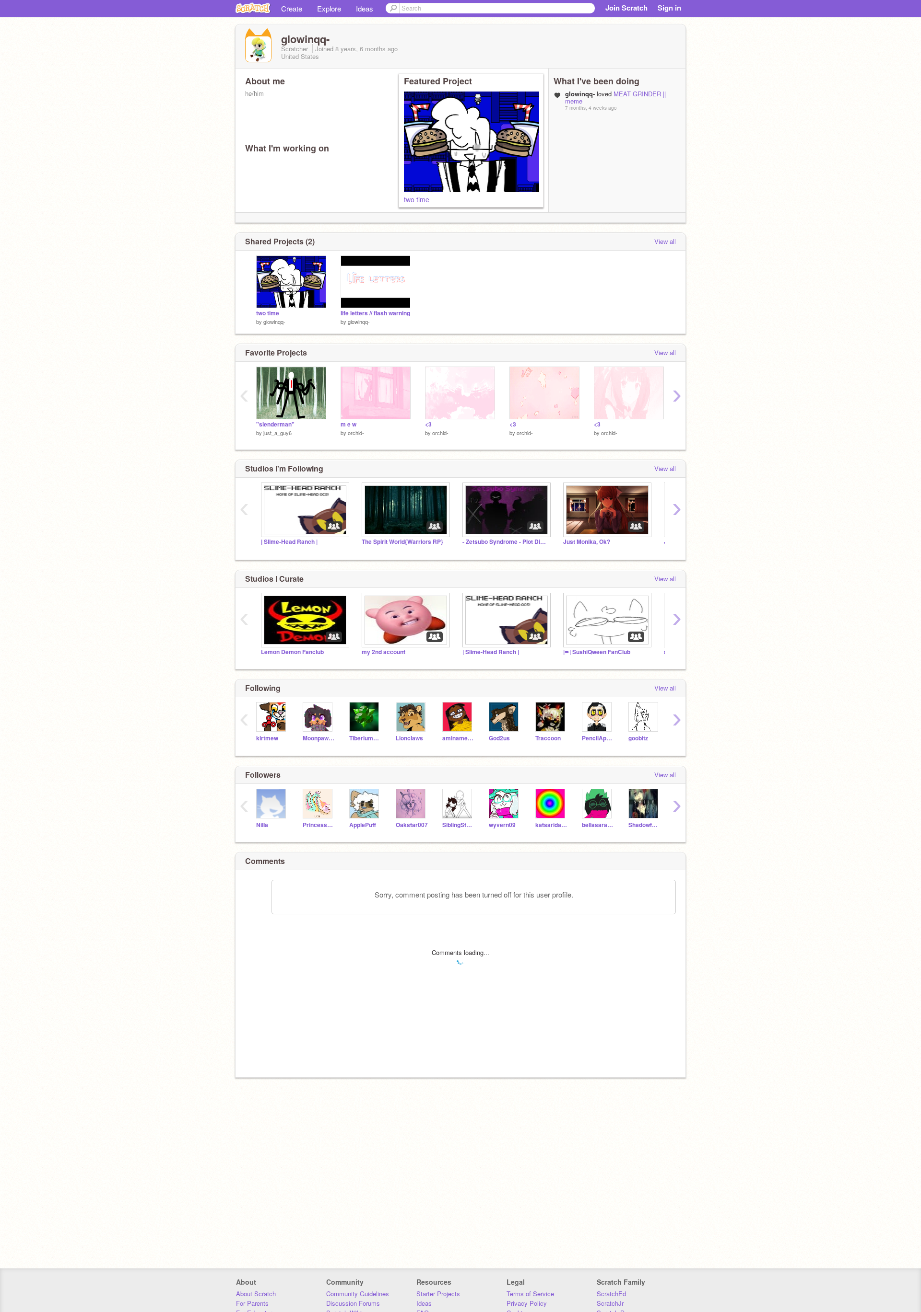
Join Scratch (626, 7)
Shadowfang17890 (644, 825)
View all (665, 241)
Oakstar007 (412, 825)
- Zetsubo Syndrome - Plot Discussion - (505, 542)
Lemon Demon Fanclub (292, 652)
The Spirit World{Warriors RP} (402, 542)
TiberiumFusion (365, 738)
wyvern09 (502, 825)
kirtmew (267, 738)
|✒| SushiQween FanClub (596, 652)
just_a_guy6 (277, 433)
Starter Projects (438, 1293)
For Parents (252, 1303)
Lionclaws (409, 738)
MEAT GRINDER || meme (615, 97)
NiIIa (262, 825)
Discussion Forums (353, 1303)
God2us (499, 738)
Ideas (364, 8)
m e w (348, 424)
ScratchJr (610, 1303)
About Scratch (256, 1293)
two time (416, 199)
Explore (329, 8)
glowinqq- (274, 321)
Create (291, 8)
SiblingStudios (458, 825)
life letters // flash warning (375, 313)
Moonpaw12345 (319, 738)
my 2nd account (383, 652)
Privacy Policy (527, 1303)
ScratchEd (611, 1293)
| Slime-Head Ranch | (289, 542)
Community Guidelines (357, 1293)
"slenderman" (275, 424)
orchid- (356, 433)
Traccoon (548, 738)
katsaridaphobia (551, 825)
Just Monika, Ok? (586, 542)
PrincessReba (319, 825)
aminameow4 (458, 738)
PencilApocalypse (598, 738)
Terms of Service (530, 1293)
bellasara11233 (598, 825)
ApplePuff (362, 825)
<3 (428, 424)
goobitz (638, 738)
